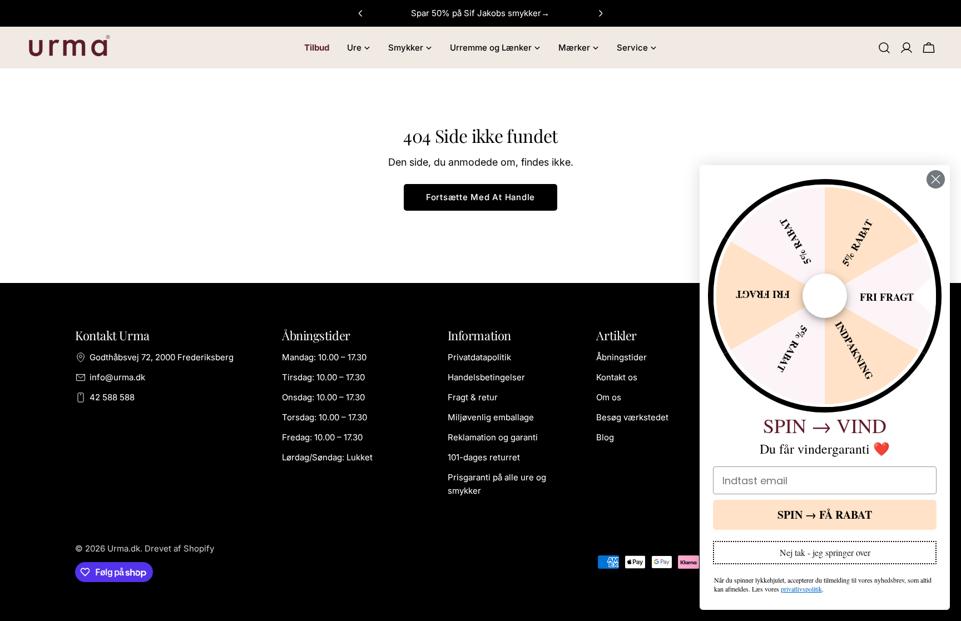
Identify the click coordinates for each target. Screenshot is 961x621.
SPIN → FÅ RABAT (824, 514)
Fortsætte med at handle (480, 197)
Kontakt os (616, 377)
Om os (608, 397)
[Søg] (884, 48)
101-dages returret (484, 457)
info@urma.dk (117, 377)
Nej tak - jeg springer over (825, 552)
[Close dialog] (935, 179)
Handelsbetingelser (486, 377)
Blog (605, 437)
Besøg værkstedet (632, 417)
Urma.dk (123, 548)
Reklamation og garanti (493, 437)
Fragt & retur (473, 397)
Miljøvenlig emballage (491, 417)
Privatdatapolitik (479, 357)
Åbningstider (621, 357)
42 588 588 (112, 397)
